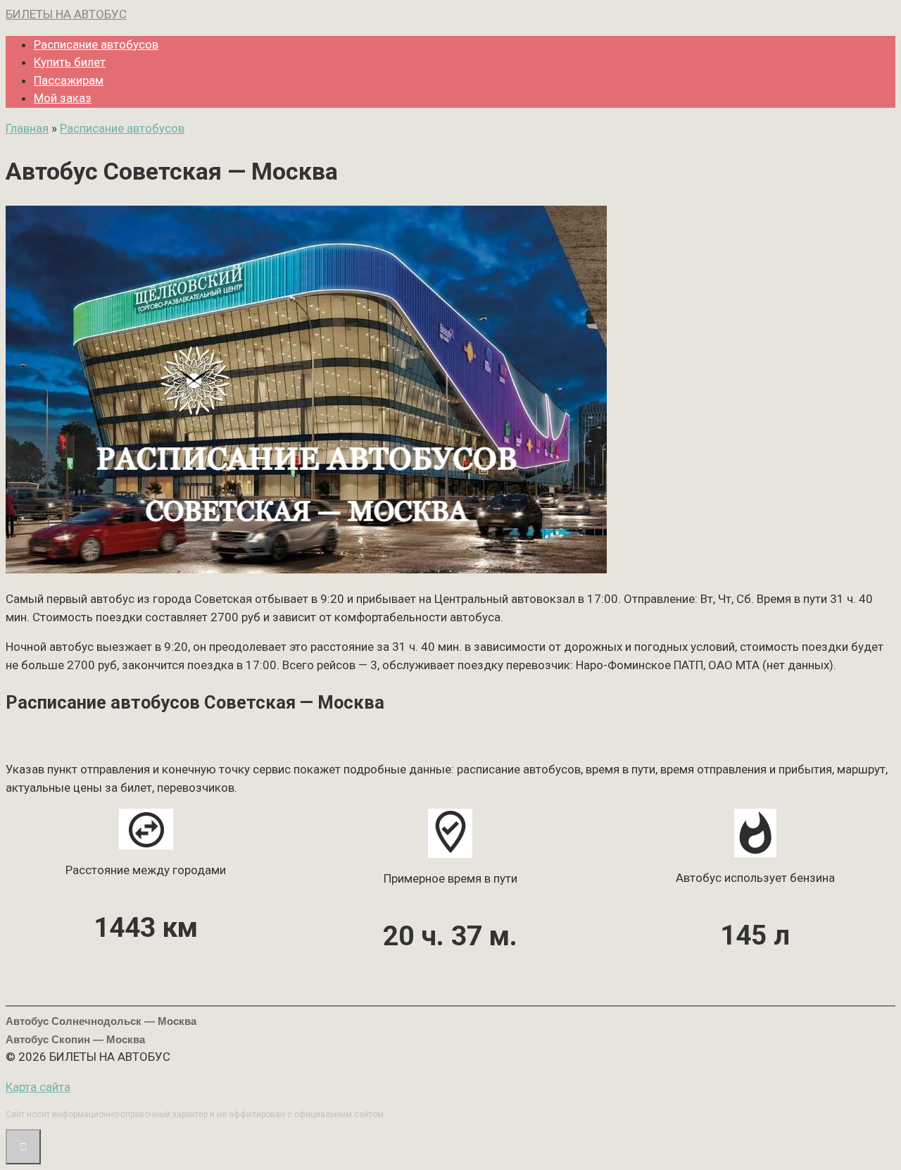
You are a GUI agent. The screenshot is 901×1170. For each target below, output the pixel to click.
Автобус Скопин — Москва (75, 1039)
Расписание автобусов (96, 44)
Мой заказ (63, 98)
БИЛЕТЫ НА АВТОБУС (66, 14)
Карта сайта (38, 1087)
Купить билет (70, 62)
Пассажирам (68, 80)
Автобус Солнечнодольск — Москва (101, 1021)
